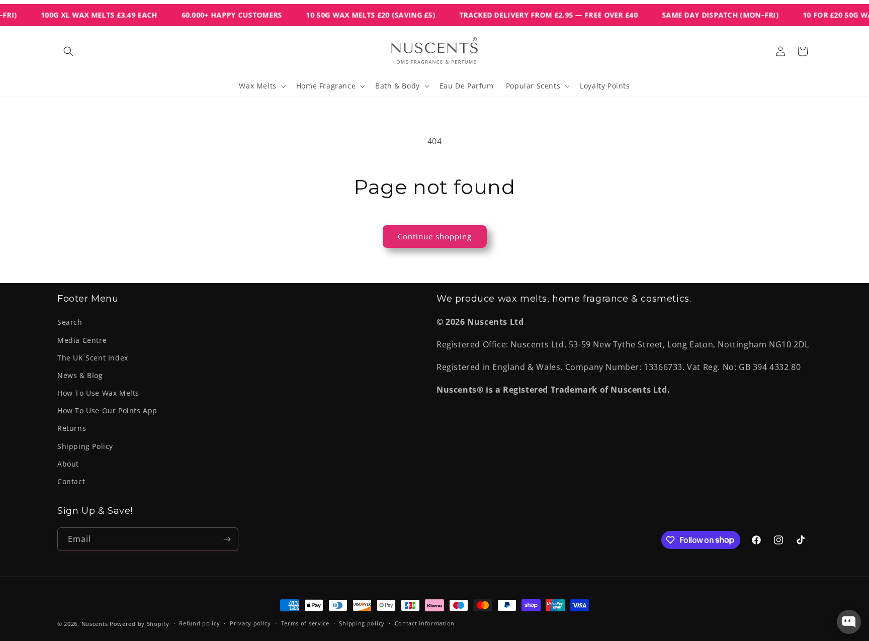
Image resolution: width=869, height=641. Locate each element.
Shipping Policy (85, 446)
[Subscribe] (227, 539)
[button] (68, 51)
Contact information (425, 623)
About (68, 464)
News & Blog (80, 375)
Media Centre (82, 340)
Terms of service (305, 623)
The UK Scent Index (92, 357)
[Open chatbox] (849, 622)
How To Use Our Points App (107, 410)
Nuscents (94, 623)
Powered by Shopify (139, 623)
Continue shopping (435, 236)
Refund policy (199, 623)
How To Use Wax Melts (98, 393)
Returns (71, 428)
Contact (71, 481)
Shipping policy (362, 623)
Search (69, 322)
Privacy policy (250, 623)
